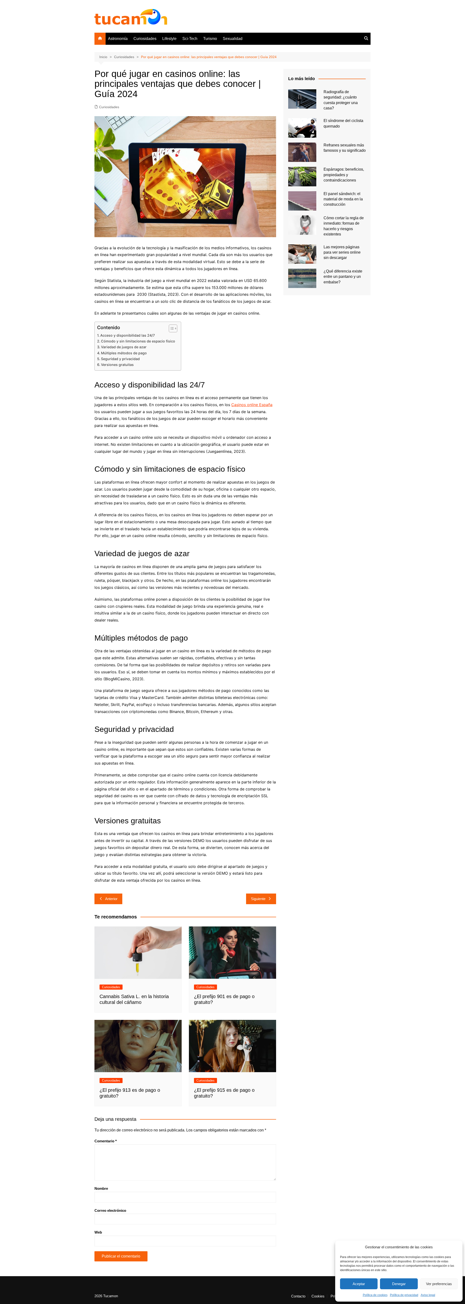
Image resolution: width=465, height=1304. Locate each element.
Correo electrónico (110, 1210)
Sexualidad (232, 39)
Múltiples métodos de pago (124, 353)
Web (98, 1232)
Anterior (111, 899)
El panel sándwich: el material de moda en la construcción (343, 199)
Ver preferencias (439, 1284)
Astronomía (118, 39)
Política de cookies (375, 1295)
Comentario (105, 1141)
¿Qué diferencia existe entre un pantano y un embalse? (343, 276)
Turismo (210, 39)
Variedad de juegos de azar (124, 347)
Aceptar (359, 1284)
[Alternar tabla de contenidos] (170, 328)
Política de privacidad (404, 1295)
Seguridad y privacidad (120, 359)
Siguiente (258, 899)
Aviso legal (428, 1295)
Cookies (318, 1296)
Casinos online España (251, 404)
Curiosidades (144, 39)
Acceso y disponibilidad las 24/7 (127, 335)
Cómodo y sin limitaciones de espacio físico (138, 341)
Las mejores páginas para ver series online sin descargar (342, 252)
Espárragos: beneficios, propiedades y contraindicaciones (344, 174)
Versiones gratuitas (118, 365)
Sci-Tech (189, 39)
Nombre (101, 1188)
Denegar (399, 1284)
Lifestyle (169, 39)
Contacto (298, 1296)
